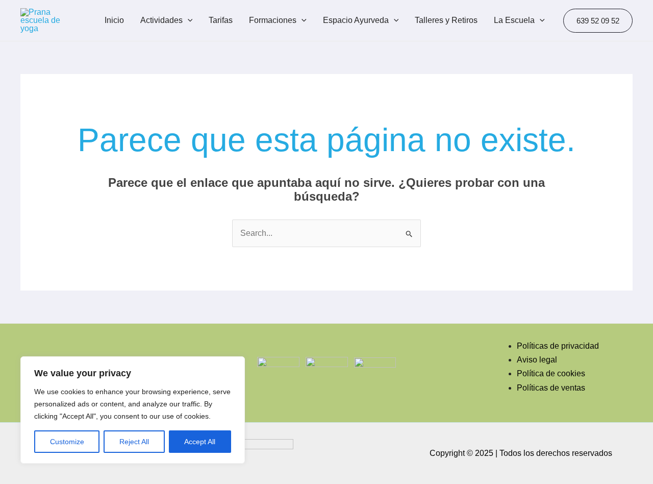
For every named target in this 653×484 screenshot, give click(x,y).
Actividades (161, 20)
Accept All (199, 442)
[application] (188, 20)
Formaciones (272, 20)
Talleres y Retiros (446, 20)
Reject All (134, 442)
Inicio (114, 20)
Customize (67, 442)
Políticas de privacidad (558, 346)
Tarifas (221, 20)
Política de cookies (551, 373)
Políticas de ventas (551, 387)
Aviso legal (537, 359)
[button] (598, 21)
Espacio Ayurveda (356, 20)
